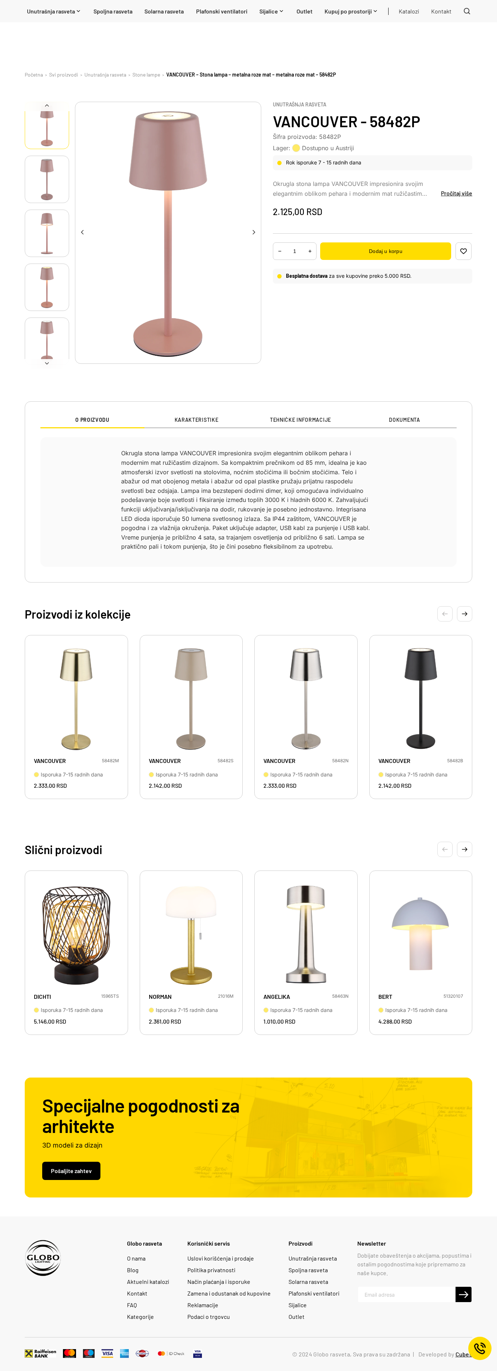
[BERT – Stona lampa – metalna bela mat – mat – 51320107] (421, 934)
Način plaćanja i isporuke (218, 1282)
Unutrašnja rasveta (299, 105)
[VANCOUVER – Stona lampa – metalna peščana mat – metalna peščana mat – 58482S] (191, 698)
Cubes (464, 1354)
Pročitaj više (456, 193)
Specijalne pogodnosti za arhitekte (140, 1115)
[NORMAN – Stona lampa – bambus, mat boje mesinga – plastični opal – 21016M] (191, 934)
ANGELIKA (276, 996)
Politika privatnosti (211, 1270)
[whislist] (464, 251)
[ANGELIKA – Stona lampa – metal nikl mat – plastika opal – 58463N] (306, 934)
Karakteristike (197, 420)
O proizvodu (92, 420)
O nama (136, 1258)
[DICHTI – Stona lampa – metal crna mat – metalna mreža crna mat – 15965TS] (76, 934)
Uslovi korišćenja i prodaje (220, 1258)
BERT (385, 996)
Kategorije (140, 1317)
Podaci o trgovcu (208, 1317)
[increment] (280, 251)
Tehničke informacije (300, 420)
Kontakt (137, 1293)
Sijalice (298, 1305)
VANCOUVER (50, 760)
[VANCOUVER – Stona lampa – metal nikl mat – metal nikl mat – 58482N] (306, 698)
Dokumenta (404, 420)
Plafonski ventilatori (314, 1293)
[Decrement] (310, 251)
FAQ (132, 1305)
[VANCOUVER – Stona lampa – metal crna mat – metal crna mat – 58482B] (421, 698)
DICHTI (42, 996)
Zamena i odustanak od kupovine (229, 1293)
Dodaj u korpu (385, 251)
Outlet (297, 1317)
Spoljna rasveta (308, 1270)
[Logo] (43, 1258)
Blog (133, 1270)
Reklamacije (202, 1305)
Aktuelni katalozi (148, 1282)
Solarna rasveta (308, 1282)
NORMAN (160, 996)
